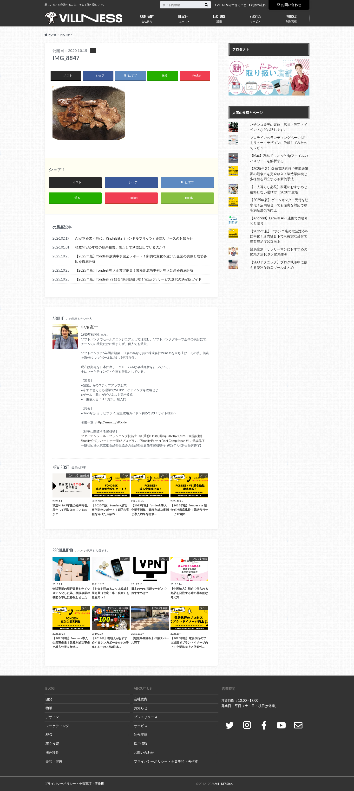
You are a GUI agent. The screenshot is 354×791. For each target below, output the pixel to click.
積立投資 (52, 743)
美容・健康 (54, 761)
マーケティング (57, 726)
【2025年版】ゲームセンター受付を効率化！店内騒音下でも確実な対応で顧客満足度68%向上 (279, 205)
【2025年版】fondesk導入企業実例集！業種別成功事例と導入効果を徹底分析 (134, 270)
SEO (49, 735)
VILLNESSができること (231, 5)
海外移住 (52, 752)
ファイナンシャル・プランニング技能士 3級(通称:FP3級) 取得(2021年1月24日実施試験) (141, 436)
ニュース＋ (183, 18)
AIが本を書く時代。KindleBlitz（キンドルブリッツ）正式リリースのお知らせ (134, 238)
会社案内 (147, 18)
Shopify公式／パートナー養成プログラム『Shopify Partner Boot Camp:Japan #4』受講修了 (143, 441)
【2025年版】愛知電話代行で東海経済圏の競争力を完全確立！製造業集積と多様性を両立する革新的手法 (279, 173)
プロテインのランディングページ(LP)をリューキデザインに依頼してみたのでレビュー (278, 142)
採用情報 (140, 743)
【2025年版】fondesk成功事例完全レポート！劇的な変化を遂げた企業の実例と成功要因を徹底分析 (141, 258)
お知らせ (140, 708)
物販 (49, 708)
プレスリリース (145, 717)
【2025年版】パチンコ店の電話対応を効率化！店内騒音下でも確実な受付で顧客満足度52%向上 (279, 236)
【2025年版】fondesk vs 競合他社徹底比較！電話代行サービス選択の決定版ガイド (138, 279)
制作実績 (291, 18)
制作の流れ (258, 5)
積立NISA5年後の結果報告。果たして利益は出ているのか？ (120, 247)
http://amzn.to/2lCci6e (112, 422)
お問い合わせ (291, 5)
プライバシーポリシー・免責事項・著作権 (166, 761)
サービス (255, 18)
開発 (49, 699)
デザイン (52, 717)
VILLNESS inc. (224, 784)
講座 (219, 18)
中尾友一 (89, 326)
